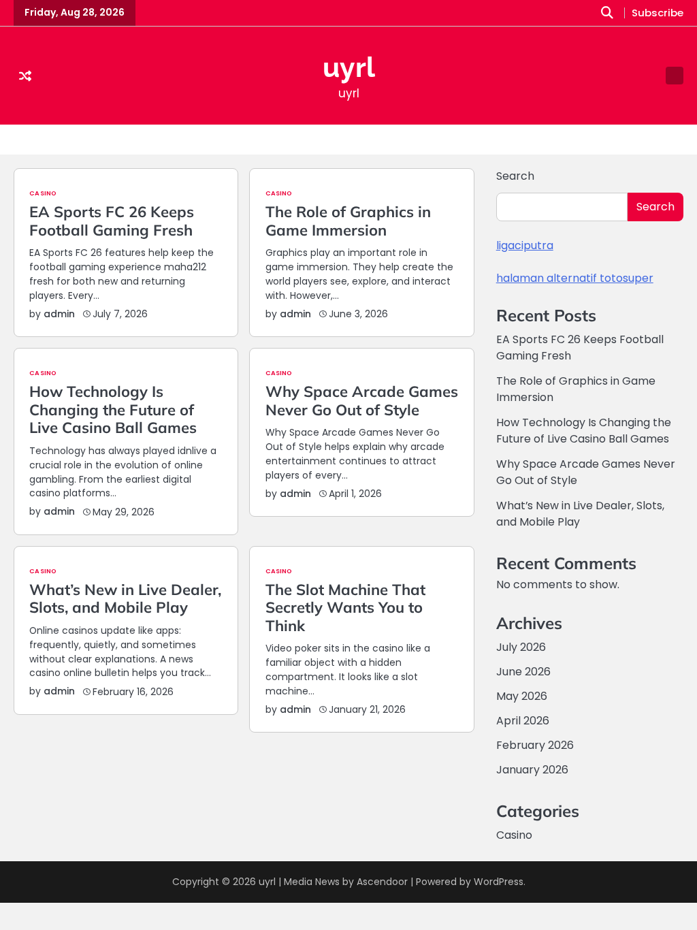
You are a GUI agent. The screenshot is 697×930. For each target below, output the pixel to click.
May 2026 (521, 696)
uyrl (349, 67)
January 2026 (532, 769)
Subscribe (657, 12)
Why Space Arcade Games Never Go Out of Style (361, 400)
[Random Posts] (25, 76)
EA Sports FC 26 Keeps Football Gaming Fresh (111, 220)
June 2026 (523, 671)
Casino (42, 193)
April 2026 (522, 720)
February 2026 (535, 745)
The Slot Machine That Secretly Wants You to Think (345, 607)
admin (59, 314)
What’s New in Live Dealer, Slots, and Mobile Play (125, 598)
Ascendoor (382, 881)
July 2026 (521, 647)
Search (515, 176)
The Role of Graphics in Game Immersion (348, 220)
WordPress (498, 881)
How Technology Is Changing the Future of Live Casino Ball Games (113, 409)
